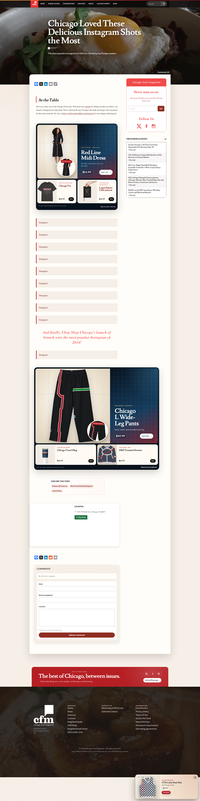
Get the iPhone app (152, 680)
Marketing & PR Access (112, 708)
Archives (81, 4)
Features (71, 715)
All (165, 139)
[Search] (164, 3)
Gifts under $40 (75, 732)
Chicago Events (103, 4)
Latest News (57, 491)
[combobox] (154, 3)
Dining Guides (54, 4)
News (43, 4)
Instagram (43, 222)
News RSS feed (143, 722)
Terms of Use (142, 715)
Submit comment (77, 635)
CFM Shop (72, 725)
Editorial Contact (110, 711)
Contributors (69, 4)
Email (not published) (46, 595)
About (91, 4)
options (88, 106)
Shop (115, 4)
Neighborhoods (74, 722)
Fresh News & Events (136, 139)
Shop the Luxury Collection (108, 206)
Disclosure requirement (147, 725)
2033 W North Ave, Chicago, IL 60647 (91, 512)
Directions (82, 517)
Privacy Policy (142, 711)
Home (70, 708)
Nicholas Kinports (54, 47)
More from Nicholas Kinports (81, 486)
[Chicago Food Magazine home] (34, 3)
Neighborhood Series (77, 729)
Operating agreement (146, 729)
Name (41, 584)
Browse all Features (59, 486)
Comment (42, 607)
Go (161, 108)
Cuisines (71, 718)
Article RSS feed (143, 718)
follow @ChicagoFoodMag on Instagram (77, 113)
